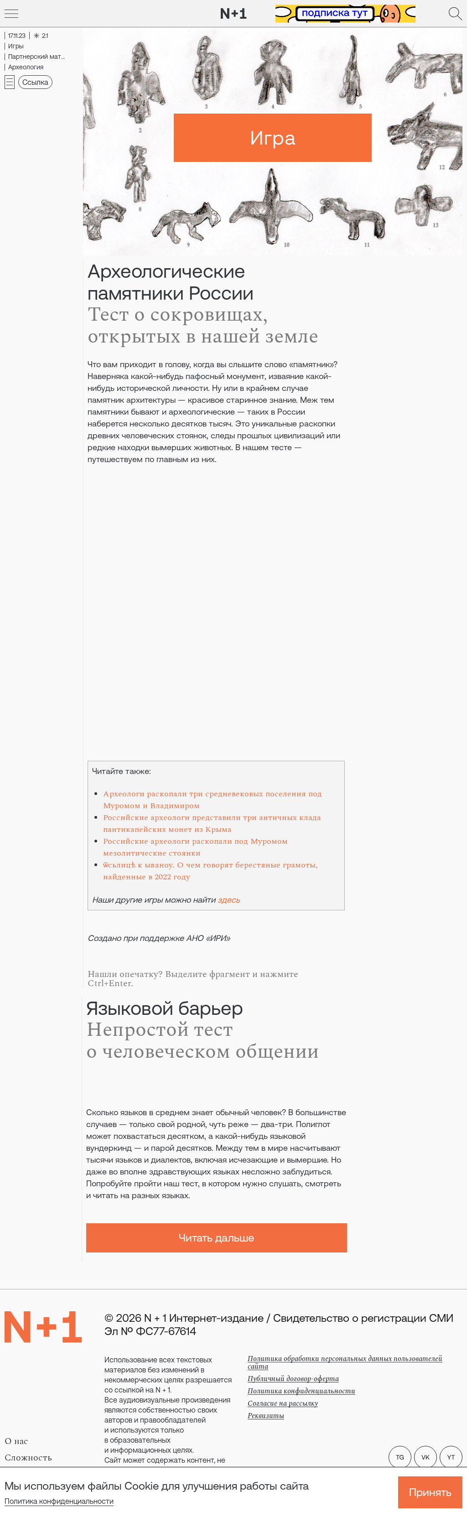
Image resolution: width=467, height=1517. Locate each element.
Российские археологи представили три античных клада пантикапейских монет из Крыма (212, 823)
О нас (16, 1441)
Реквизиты (266, 1415)
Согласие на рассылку (283, 1403)
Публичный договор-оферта (293, 1378)
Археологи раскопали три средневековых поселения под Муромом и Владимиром (212, 800)
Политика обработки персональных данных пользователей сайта (345, 1362)
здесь (229, 899)
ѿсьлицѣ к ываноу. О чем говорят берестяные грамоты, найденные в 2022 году (210, 871)
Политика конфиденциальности (59, 1501)
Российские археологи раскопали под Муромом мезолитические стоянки (195, 847)
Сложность (28, 1458)
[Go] (11, 14)
